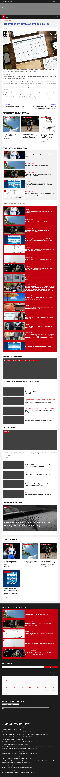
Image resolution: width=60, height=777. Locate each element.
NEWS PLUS (4, 20)
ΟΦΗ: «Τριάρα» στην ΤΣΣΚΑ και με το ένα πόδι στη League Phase (17, 758)
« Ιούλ (3, 697)
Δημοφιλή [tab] (13, 203)
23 (53, 687)
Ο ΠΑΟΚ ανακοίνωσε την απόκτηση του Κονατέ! (38, 494)
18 (14, 687)
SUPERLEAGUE (28, 171)
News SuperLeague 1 (9, 360)
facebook (55, 1)
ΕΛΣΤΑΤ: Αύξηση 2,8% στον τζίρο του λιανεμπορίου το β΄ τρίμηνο (17, 767)
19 (22, 687)
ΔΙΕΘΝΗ (6, 507)
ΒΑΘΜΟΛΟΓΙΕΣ (32, 360)
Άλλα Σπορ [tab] (22, 203)
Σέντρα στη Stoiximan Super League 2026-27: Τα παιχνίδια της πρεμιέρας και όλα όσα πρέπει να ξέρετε (38, 175)
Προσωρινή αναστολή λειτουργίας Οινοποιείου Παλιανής (15, 744)
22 (46, 687)
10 (6, 684)
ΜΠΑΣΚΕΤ (6, 431)
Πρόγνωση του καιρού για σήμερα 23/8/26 (36, 155)
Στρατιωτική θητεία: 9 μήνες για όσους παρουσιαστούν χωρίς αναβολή (18, 772)
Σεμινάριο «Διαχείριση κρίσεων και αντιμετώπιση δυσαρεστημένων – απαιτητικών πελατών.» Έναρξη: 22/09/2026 (40, 317)
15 (46, 684)
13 (30, 684)
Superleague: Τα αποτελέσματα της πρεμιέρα (38, 402)
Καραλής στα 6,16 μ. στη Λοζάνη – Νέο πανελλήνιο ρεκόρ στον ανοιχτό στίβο (19, 753)
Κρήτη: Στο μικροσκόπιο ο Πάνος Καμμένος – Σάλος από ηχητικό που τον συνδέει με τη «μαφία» (44, 106)
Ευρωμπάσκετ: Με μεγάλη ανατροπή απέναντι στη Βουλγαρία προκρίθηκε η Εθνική (39, 484)
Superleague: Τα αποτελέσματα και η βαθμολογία (22, 381)
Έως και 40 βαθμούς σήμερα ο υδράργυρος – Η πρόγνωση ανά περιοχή (30, 136)
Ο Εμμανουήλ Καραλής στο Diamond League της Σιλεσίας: (11, 563)
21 (38, 687)
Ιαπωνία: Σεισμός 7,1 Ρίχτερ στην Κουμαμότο (28, 525)
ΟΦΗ (37, 360)
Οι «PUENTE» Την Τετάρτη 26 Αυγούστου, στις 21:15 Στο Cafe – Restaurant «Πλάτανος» (39, 269)
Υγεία (48, 117)
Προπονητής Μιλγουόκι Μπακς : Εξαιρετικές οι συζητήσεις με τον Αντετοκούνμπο (38, 475)
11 (14, 684)
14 (38, 684)
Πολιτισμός (33, 266)
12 (22, 684)
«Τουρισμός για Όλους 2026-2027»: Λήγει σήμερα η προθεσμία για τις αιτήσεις (19, 751)
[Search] (58, 16)
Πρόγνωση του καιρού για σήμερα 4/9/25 (13, 105)
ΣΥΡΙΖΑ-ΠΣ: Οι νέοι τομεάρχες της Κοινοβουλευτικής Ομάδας (16, 770)
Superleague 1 (24, 360)
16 (53, 684)
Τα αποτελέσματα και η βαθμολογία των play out (38, 420)
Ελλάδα (9, 20)
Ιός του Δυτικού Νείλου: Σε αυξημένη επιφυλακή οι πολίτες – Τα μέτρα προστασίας (48, 137)
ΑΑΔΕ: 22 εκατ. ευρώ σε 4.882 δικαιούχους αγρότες (39, 194)
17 (6, 687)
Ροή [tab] (6, 203)
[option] (30, 156)
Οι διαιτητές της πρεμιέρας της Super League (38, 346)
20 (30, 687)
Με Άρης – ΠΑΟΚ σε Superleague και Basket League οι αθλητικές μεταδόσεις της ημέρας (40, 465)
